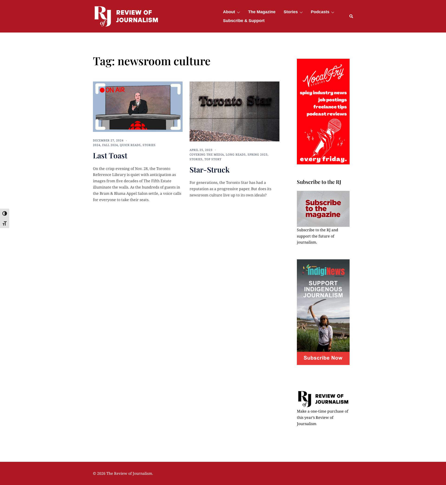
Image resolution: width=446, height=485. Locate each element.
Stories (291, 12)
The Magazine (261, 12)
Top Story (213, 159)
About (229, 12)
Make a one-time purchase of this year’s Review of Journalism (322, 417)
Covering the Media (207, 154)
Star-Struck (210, 169)
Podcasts (320, 12)
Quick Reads (130, 145)
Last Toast (110, 155)
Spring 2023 (258, 154)
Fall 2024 (110, 145)
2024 (96, 145)
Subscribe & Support (244, 20)
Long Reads (236, 154)
